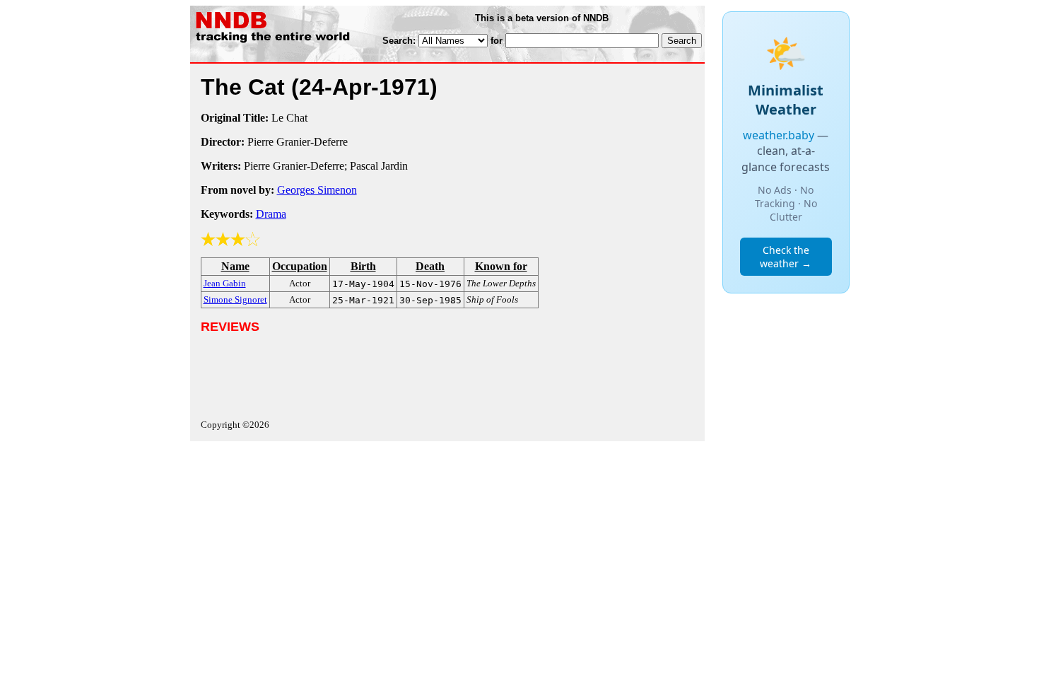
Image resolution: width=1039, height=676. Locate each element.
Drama (271, 214)
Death (430, 266)
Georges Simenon (317, 190)
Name (235, 266)
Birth (363, 266)
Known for (501, 266)
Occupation (299, 266)
